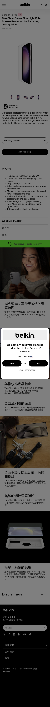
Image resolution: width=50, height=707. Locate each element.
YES (12, 363)
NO (38, 363)
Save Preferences (27, 370)
